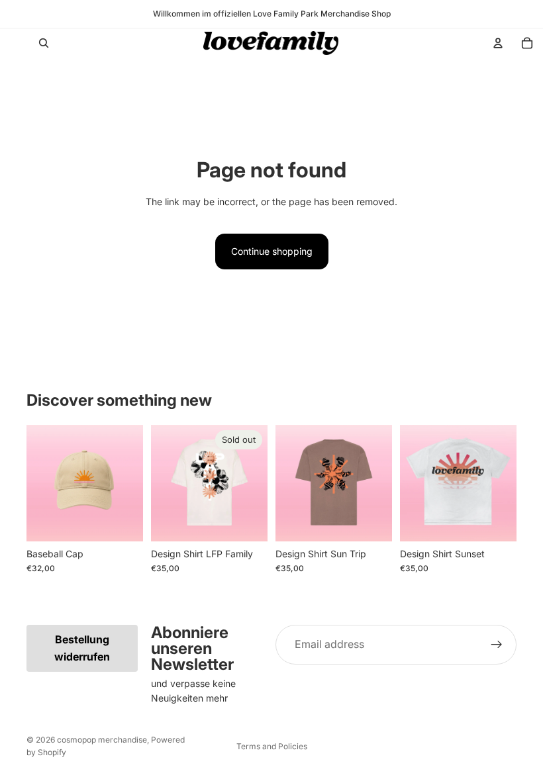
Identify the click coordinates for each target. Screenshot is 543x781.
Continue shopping (272, 251)
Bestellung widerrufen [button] (82, 648)
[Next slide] (128, 483)
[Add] (122, 521)
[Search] (43, 43)
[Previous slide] (41, 483)
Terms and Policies (271, 746)
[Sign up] (497, 645)
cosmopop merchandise (102, 740)
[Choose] (371, 521)
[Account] (498, 43)
